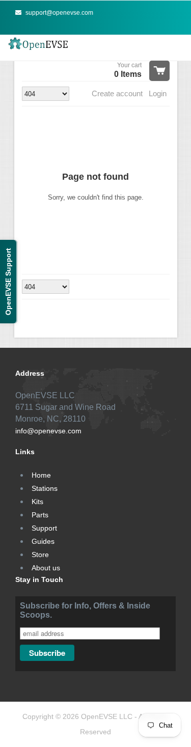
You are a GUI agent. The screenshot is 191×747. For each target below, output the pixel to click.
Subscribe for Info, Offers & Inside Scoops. (85, 610)
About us (46, 568)
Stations (45, 488)
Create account (117, 93)
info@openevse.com (48, 431)
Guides (43, 541)
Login (158, 93)
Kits (37, 501)
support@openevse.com (58, 12)
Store (40, 554)
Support (44, 528)
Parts (40, 515)
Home (41, 475)
